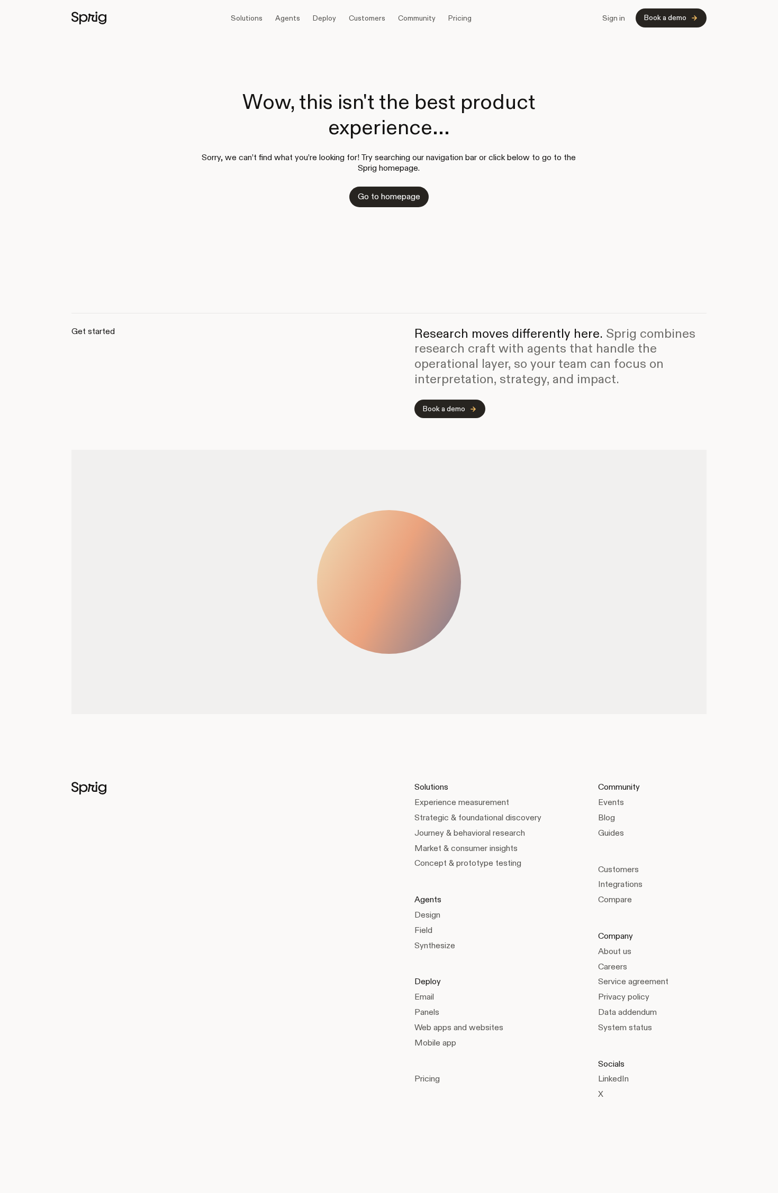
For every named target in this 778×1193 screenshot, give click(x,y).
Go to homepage (389, 196)
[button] (246, 18)
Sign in (613, 18)
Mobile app (435, 1043)
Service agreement (633, 981)
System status (625, 1027)
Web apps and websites (458, 1027)
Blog (606, 817)
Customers (367, 18)
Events (611, 802)
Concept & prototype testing (467, 863)
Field (423, 930)
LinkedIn (613, 1079)
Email (424, 997)
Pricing (460, 18)
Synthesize (434, 945)
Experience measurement (461, 802)
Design (427, 915)
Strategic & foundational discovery (477, 817)
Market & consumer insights (466, 848)
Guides (611, 833)
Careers (612, 966)
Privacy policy (623, 997)
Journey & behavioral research (469, 833)
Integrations (620, 884)
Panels (426, 1012)
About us (614, 951)
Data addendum (627, 1012)
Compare (615, 899)
